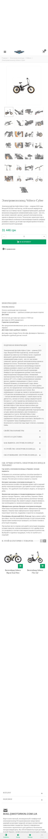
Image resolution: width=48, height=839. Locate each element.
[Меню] (5, 51)
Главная (5, 58)
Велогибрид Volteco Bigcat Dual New (13, 571)
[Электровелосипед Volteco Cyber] (9, 112)
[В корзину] (20, 566)
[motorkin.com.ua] (24, 52)
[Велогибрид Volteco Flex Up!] (35, 557)
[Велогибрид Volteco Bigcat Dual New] (13, 557)
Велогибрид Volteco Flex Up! (35, 571)
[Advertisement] (24, 24)
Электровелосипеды (17, 58)
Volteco (28, 58)
